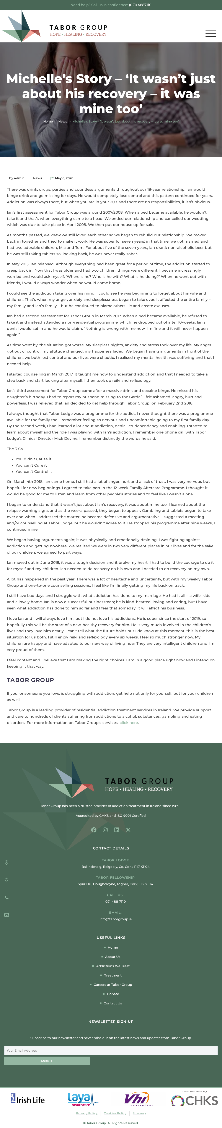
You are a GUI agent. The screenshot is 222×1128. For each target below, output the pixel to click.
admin (19, 178)
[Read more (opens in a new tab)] (111, 898)
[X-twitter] (128, 830)
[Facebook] (93, 830)
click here (129, 722)
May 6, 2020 (64, 178)
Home (48, 121)
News (62, 121)
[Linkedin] (116, 830)
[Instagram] (105, 830)
